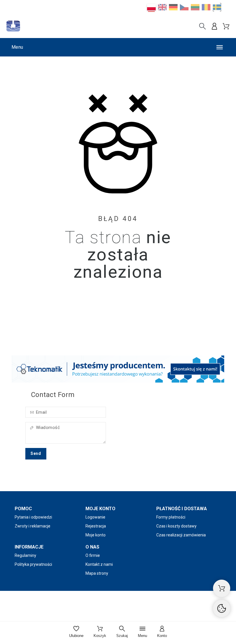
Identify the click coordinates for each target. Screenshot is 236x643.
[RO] (206, 7)
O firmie (92, 555)
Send (36, 453)
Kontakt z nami (99, 564)
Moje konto (95, 535)
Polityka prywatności (33, 564)
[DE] (173, 7)
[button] (118, 47)
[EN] (162, 7)
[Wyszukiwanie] (202, 26)
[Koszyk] (221, 588)
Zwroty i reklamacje (32, 526)
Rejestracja (95, 526)
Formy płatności (170, 517)
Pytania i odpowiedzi (33, 517)
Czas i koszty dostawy (176, 526)
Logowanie (95, 517)
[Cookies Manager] (221, 608)
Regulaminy (25, 555)
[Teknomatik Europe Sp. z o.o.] (13, 26)
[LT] (195, 7)
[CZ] (184, 7)
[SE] (217, 7)
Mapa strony (96, 573)
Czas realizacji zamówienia (181, 535)
